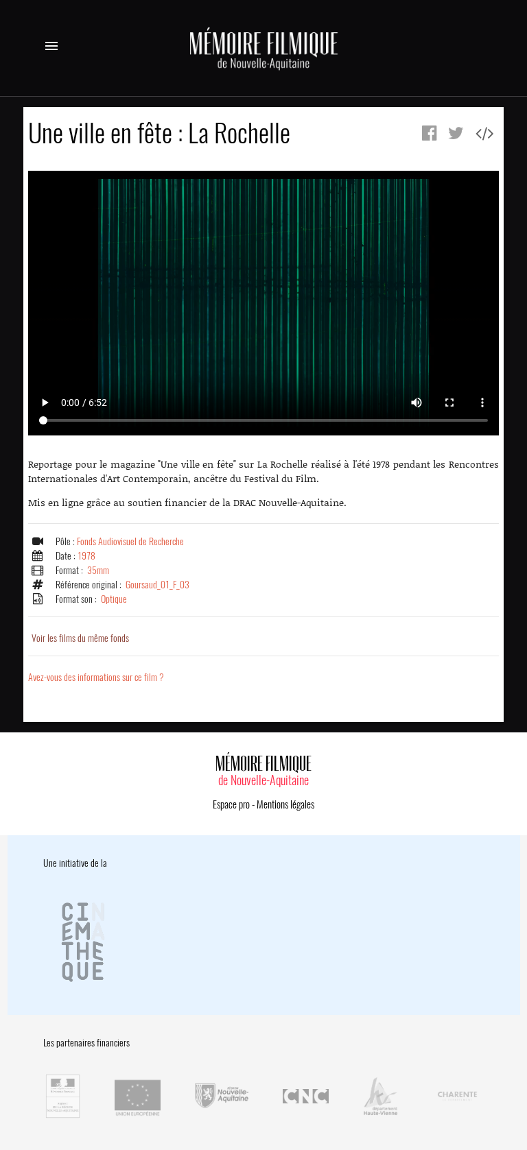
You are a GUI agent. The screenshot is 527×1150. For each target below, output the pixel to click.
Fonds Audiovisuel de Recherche (130, 541)
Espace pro (231, 804)
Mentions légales (285, 804)
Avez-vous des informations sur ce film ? (96, 677)
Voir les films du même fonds (80, 638)
